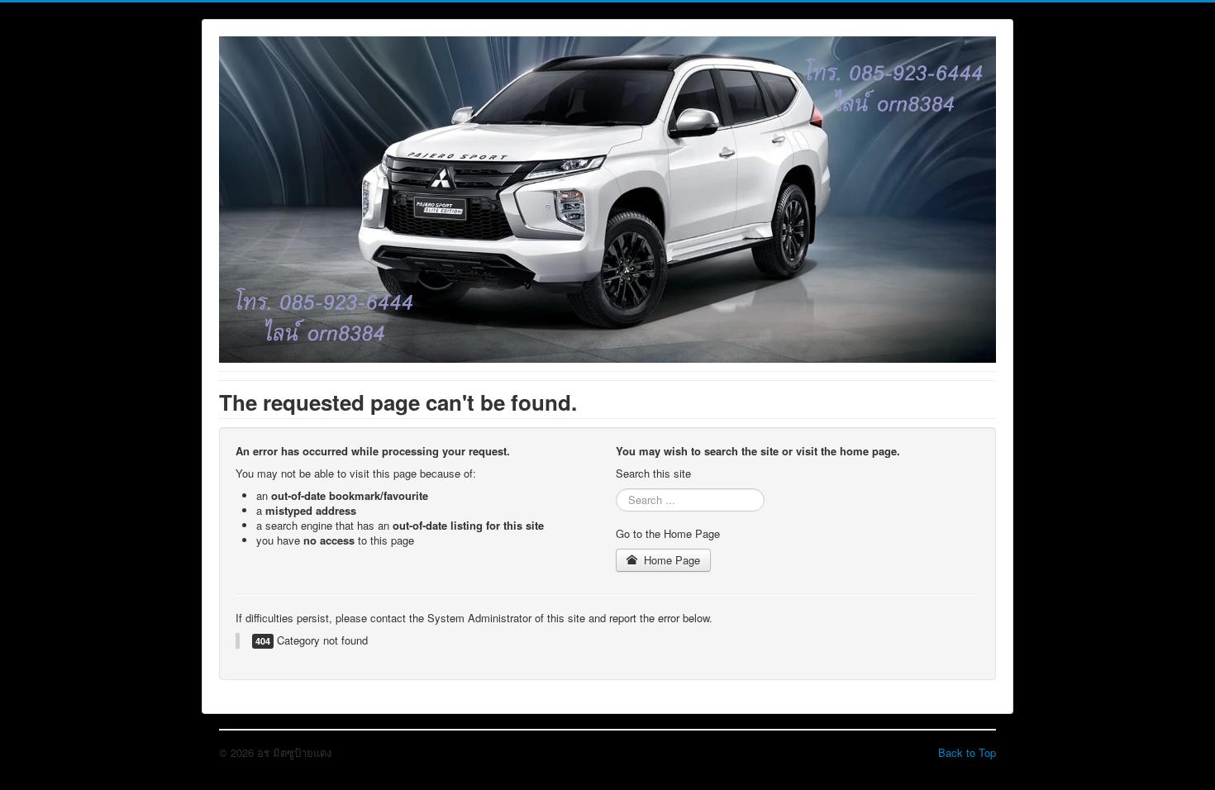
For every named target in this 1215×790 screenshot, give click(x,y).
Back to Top (967, 752)
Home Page (670, 560)
